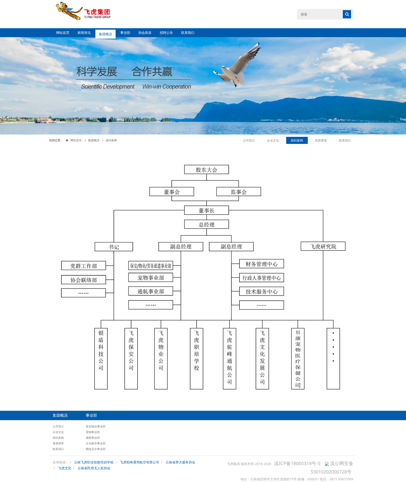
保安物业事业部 (95, 426)
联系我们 (187, 32)
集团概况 (105, 32)
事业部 (125, 32)
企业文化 (273, 140)
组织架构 (111, 140)
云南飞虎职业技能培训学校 (93, 462)
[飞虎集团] (87, 14)
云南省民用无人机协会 (94, 468)
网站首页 (62, 32)
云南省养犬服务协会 (180, 462)
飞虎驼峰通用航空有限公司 (139, 462)
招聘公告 (166, 32)
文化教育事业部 (95, 443)
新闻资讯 (84, 32)
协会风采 (145, 32)
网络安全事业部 (95, 449)
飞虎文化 (64, 468)
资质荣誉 (321, 140)
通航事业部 (93, 438)
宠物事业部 (93, 432)
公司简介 (249, 140)
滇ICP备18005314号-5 (297, 463)
